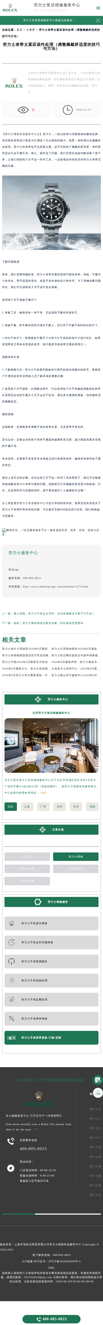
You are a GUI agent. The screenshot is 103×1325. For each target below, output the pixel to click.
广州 (43, 806)
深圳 (60, 806)
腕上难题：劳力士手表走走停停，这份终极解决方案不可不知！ (54, 613)
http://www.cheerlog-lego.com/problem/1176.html (55, 586)
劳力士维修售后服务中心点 (22, 134)
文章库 (30, 29)
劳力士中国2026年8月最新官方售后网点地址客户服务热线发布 (42, 662)
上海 (27, 806)
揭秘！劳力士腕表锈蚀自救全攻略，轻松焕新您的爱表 (48, 623)
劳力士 (27, 856)
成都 (92, 806)
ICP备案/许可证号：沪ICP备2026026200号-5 (51, 1261)
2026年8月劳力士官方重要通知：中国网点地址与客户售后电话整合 (45, 675)
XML (51, 1267)
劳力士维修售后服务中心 (65, 1244)
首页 (19, 29)
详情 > (45, 792)
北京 (10, 806)
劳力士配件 (76, 868)
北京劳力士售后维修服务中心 (51, 712)
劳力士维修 (76, 856)
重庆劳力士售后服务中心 (30, 503)
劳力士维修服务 (58, 901)
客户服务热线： (51, 1255)
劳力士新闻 (27, 880)
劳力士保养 (27, 868)
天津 (76, 806)
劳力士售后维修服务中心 (57, 5)
